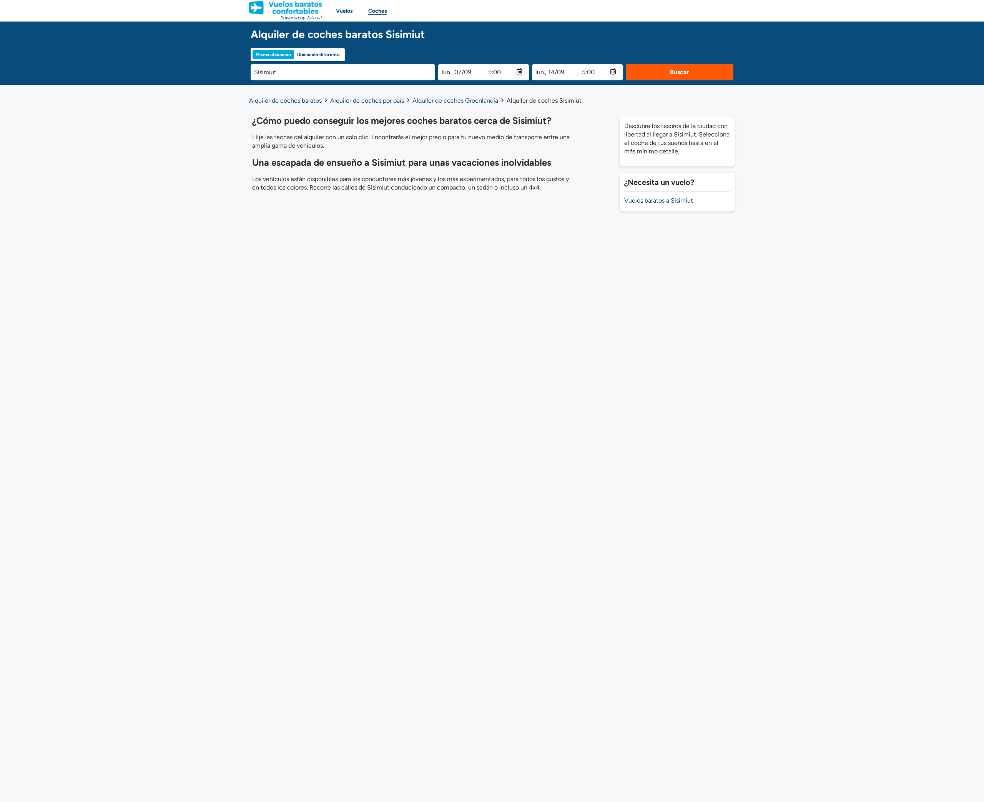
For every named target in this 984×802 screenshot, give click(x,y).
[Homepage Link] (285, 8)
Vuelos (344, 11)
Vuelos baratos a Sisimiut (658, 200)
